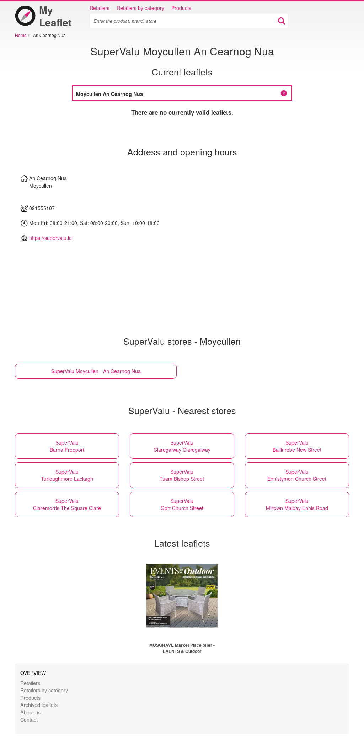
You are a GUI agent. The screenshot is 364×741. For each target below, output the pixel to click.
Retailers (99, 7)
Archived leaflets (39, 704)
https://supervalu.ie (50, 237)
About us (30, 712)
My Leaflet (55, 16)
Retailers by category (140, 7)
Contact (29, 719)
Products (181, 7)
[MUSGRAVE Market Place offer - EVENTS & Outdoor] (182, 596)
